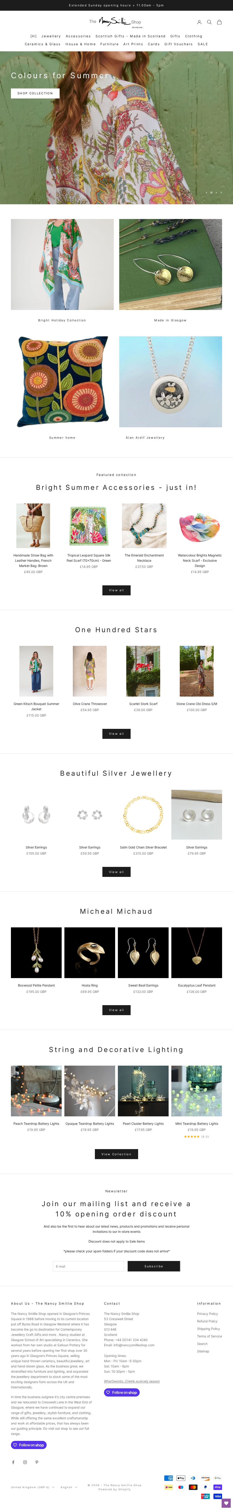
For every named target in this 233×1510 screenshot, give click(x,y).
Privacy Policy (207, 1314)
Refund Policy (207, 1321)
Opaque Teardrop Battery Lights (90, 1123)
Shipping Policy (208, 1329)
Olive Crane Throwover (90, 704)
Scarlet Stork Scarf (143, 704)
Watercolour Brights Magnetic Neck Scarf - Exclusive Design (200, 560)
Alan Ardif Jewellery (145, 437)
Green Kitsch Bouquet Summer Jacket (36, 706)
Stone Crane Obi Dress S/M (196, 704)
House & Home (81, 44)
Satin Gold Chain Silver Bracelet (143, 847)
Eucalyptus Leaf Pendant (196, 985)
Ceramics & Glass (43, 44)
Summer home (62, 437)
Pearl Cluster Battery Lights (143, 1123)
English (67, 1487)
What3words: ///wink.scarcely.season (132, 1381)
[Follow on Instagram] (25, 1462)
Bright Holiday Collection (62, 320)
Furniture (109, 44)
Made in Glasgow (170, 320)
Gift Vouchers (179, 44)
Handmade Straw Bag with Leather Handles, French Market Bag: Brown (33, 560)
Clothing (194, 36)
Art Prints (133, 44)
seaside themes (88, 87)
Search (202, 1344)
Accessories (78, 36)
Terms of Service (209, 1336)
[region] (116, 127)
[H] (33, 36)
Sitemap (203, 1351)
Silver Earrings (36, 847)
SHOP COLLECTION (35, 87)
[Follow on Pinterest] (37, 1462)
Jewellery (51, 36)
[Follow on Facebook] (13, 1462)
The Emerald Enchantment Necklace (144, 557)
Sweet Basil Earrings (143, 985)
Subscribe (153, 1266)
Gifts (175, 36)
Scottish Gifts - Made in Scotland (131, 36)
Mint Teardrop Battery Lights (196, 1123)
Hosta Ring (90, 985)
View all (116, 590)
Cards (154, 44)
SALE (203, 44)
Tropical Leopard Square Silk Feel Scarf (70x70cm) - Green (89, 557)
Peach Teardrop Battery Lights (36, 1123)
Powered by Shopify (115, 1489)
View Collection (116, 1154)
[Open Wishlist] (226, 1503)
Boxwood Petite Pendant (36, 985)
